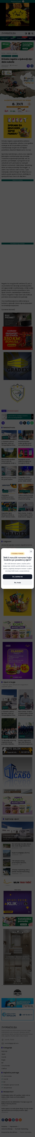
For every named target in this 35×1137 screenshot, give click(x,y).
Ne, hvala (17, 582)
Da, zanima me (17, 576)
